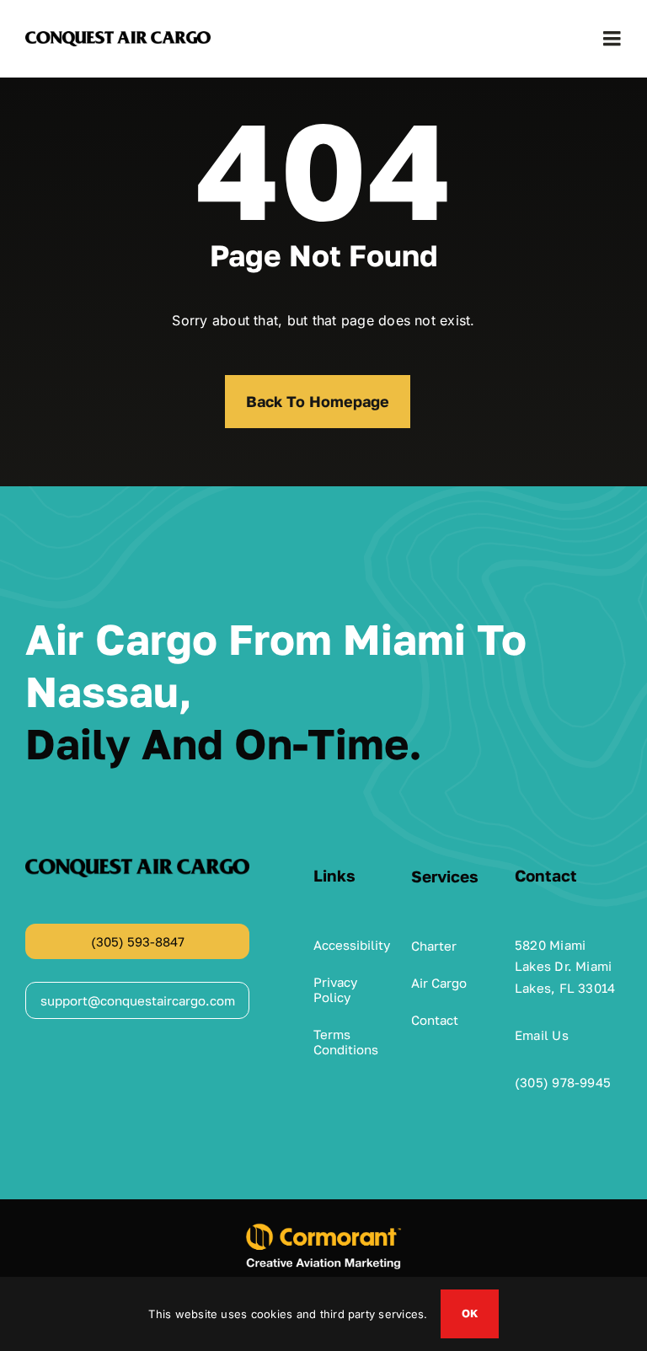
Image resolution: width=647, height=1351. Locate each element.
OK (470, 1313)
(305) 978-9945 (563, 1082)
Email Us (542, 1035)
